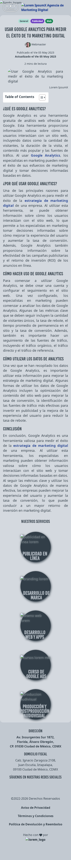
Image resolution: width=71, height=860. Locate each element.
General (24, 21)
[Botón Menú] (10, 7)
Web (49, 21)
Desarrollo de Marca (36, 595)
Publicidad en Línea (35, 556)
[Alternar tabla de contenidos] (40, 97)
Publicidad (37, 21)
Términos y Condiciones (35, 816)
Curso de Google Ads (36, 674)
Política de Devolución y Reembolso (35, 824)
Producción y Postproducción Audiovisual (34, 711)
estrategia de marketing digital (40, 445)
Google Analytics (45, 155)
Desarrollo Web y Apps (34, 634)
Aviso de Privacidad (35, 808)
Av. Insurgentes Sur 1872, (35, 737)
